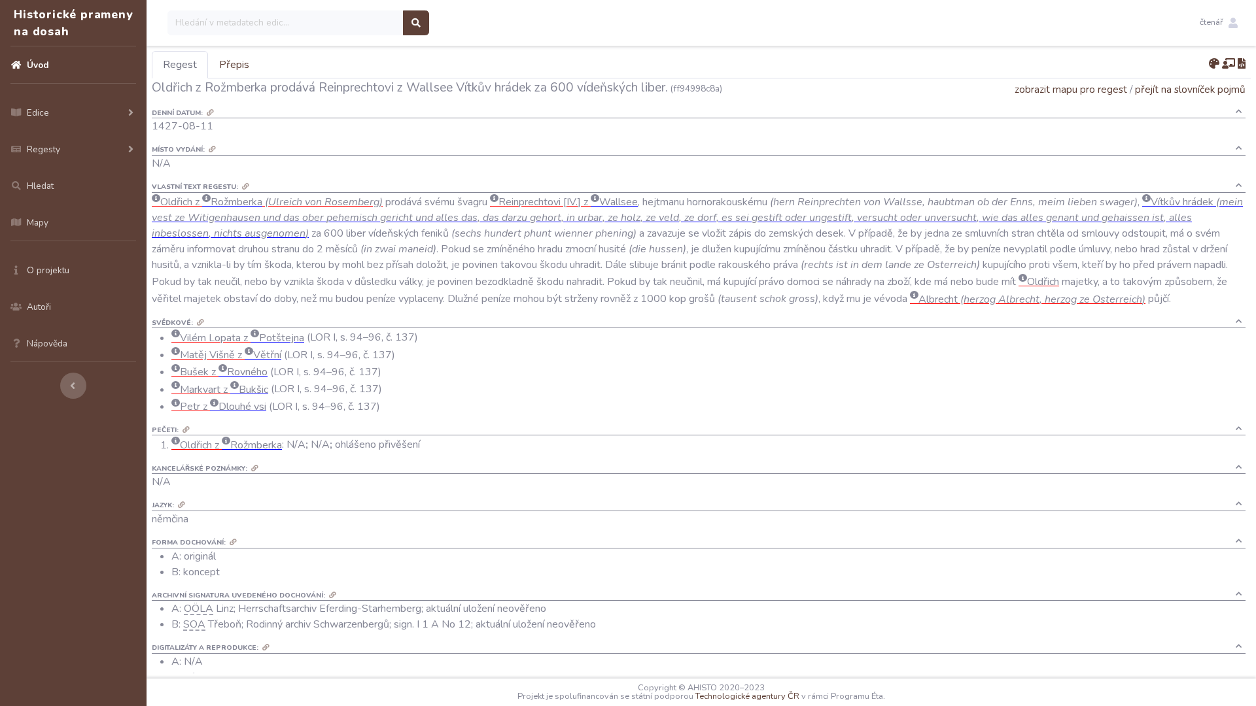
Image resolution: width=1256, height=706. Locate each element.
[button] (1219, 23)
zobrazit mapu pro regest (1071, 89)
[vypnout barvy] (1214, 64)
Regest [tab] (180, 65)
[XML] (1242, 64)
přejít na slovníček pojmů (1190, 89)
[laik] (1228, 64)
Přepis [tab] (234, 65)
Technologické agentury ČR (747, 696)
